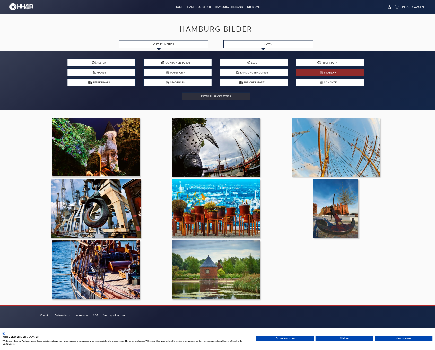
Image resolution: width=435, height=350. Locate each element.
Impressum (81, 315)
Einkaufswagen (411, 6)
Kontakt (44, 315)
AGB (95, 315)
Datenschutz (62, 315)
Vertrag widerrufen (114, 315)
